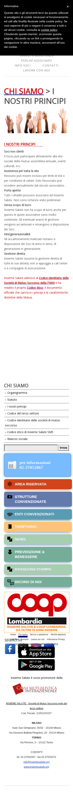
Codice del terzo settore (23, 413)
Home (13, 634)
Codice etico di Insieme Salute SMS (30, 432)
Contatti (51, 65)
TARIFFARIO (25, 527)
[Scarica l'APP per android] (36, 664)
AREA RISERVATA (30, 484)
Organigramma (17, 393)
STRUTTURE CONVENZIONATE (30, 499)
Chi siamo (23, 634)
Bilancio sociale (17, 439)
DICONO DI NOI (28, 582)
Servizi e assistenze (37, 56)
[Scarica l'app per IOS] (36, 652)
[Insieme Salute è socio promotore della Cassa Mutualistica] (36, 689)
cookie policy (49, 29)
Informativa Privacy (56, 639)
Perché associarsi (36, 60)
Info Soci (23, 65)
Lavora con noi (36, 70)
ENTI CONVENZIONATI (34, 514)
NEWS (20, 539)
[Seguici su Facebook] (10, 648)
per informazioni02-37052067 (34, 465)
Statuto (12, 399)
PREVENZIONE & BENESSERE (30, 554)
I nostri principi (16, 406)
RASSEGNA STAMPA (33, 569)
